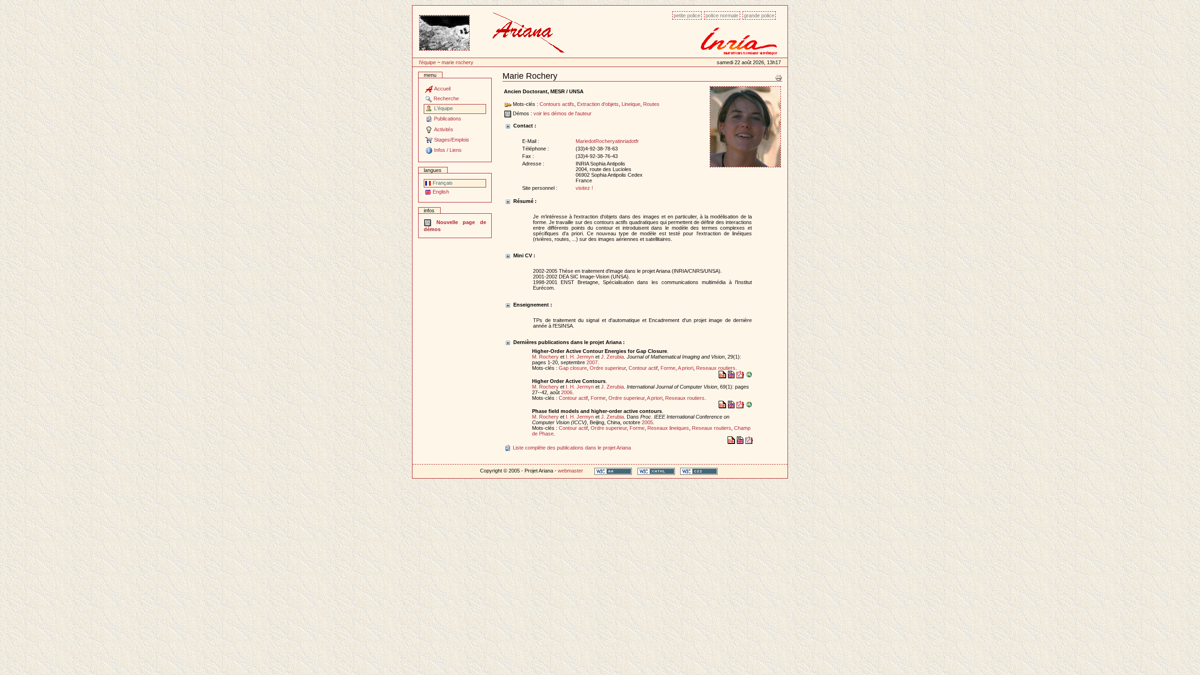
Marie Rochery (457, 62)
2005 (647, 422)
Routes (651, 104)
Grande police (759, 15)
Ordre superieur (608, 368)
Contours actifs (557, 104)
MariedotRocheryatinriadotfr (607, 141)
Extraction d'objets (598, 104)
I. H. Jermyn (580, 357)
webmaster (570, 470)
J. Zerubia (612, 357)
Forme (667, 368)
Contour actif (643, 368)
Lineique (631, 104)
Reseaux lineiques (668, 428)
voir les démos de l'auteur (562, 113)
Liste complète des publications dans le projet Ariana (571, 447)
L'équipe (427, 62)
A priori (685, 368)
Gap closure (573, 368)
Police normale (721, 15)
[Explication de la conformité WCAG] (613, 470)
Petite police (687, 15)
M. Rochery (545, 357)
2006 (566, 392)
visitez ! (584, 188)
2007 (592, 362)
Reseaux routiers (715, 368)
